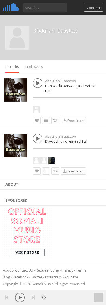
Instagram (53, 277)
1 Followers (33, 66)
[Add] (46, 120)
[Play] (20, 297)
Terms (81, 270)
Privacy (67, 270)
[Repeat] (44, 297)
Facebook (21, 277)
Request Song (47, 270)
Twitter (36, 277)
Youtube (71, 277)
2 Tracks (12, 66)
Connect (93, 7)
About (8, 270)
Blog (6, 277)
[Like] (37, 120)
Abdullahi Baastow (55, 30)
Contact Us (24, 270)
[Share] (55, 120)
